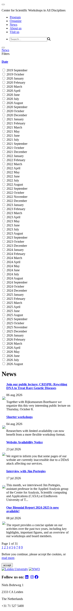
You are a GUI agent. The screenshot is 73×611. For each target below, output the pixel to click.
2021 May (13, 131)
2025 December (16, 331)
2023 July (12, 229)
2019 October (15, 74)
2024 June (13, 270)
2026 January (15, 335)
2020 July (12, 99)
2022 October (15, 192)
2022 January (15, 156)
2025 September (16, 319)
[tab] (36, 62)
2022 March (14, 164)
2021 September (16, 143)
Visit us (14, 32)
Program (15, 17)
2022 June (13, 176)
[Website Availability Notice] (3, 454)
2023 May (13, 221)
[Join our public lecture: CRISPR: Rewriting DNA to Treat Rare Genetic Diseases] (3, 398)
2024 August (14, 278)
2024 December (16, 290)
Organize (15, 21)
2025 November (16, 327)
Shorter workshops (19, 417)
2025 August (14, 315)
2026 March (14, 343)
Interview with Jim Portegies (26, 471)
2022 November (16, 196)
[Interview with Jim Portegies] (3, 487)
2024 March (14, 258)
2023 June (13, 225)
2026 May (13, 351)
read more (8, 558)
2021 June (13, 135)
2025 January (15, 294)
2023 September (16, 237)
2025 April (13, 307)
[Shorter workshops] (3, 427)
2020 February (15, 82)
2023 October (15, 241)
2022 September (16, 188)
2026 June (13, 356)
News (13, 24)
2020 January (15, 78)
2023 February (15, 209)
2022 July (12, 180)
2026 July (12, 360)
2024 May (13, 266)
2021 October (15, 147)
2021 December (16, 152)
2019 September (16, 70)
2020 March (14, 86)
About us (15, 28)
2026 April (13, 347)
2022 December (16, 201)
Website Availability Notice (24, 442)
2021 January (15, 119)
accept (7, 565)
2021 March (14, 127)
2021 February (15, 123)
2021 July (12, 139)
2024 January (15, 249)
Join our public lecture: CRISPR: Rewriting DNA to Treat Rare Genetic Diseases (36, 386)
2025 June (13, 311)
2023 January (15, 205)
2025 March (14, 302)
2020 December (16, 115)
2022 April (13, 168)
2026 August (14, 364)
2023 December (16, 245)
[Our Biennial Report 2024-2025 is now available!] (3, 523)
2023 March (14, 213)
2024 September (16, 282)
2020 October (15, 111)
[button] (36, 62)
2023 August (14, 233)
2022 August (14, 184)
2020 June (13, 94)
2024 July (12, 274)
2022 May (13, 172)
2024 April (13, 262)
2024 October (15, 286)
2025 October (15, 323)
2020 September (16, 107)
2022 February (15, 160)
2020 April (13, 90)
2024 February (15, 254)
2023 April (13, 217)
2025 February (15, 298)
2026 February (15, 339)
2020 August (14, 103)
